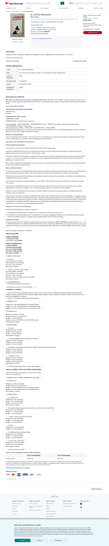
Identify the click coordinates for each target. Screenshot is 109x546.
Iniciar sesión (79, 3)
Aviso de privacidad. (37, 536)
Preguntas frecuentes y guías (69, 503)
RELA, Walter (15, 11)
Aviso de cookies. (64, 534)
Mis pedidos (15, 511)
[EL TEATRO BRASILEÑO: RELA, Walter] (17, 25)
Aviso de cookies (50, 516)
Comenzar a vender (98, 8)
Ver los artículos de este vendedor (39, 33)
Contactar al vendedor (12, 61)
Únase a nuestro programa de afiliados (35, 507)
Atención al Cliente (67, 506)
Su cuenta (86, 3)
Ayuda (100, 3)
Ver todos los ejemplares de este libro (42, 38)
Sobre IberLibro (49, 503)
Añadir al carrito (92, 32)
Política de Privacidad (51, 511)
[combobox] (43, 3)
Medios (47, 506)
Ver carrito (14, 513)
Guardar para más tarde (36, 24)
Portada (8, 11)
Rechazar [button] (39, 540)
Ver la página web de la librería (15, 106)
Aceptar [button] (22, 540)
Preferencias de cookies (20, 534)
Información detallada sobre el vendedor (18, 467)
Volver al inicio (54, 496)
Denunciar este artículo (80, 61)
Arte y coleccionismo (63, 8)
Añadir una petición (96, 489)
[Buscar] (62, 3)
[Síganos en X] (81, 507)
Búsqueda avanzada (11, 8)
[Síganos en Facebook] (81, 503)
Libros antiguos (44, 8)
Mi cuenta (14, 508)
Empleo (48, 508)
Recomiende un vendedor (35, 510)
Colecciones (28, 8)
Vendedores (81, 8)
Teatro (21, 87)
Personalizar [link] (58, 540)
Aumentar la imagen (17, 41)
